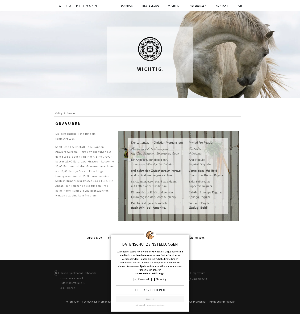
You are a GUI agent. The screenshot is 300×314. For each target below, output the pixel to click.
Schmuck (127, 5)
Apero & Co (94, 237)
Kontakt (222, 5)
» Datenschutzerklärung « (150, 273)
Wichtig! (174, 5)
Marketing (161, 279)
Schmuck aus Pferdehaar (96, 301)
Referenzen (198, 5)
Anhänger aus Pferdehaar (191, 301)
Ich (240, 5)
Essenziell (143, 279)
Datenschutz (199, 278)
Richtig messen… (196, 237)
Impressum (198, 273)
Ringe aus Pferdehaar (222, 301)
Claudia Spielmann (76, 6)
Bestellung (150, 5)
